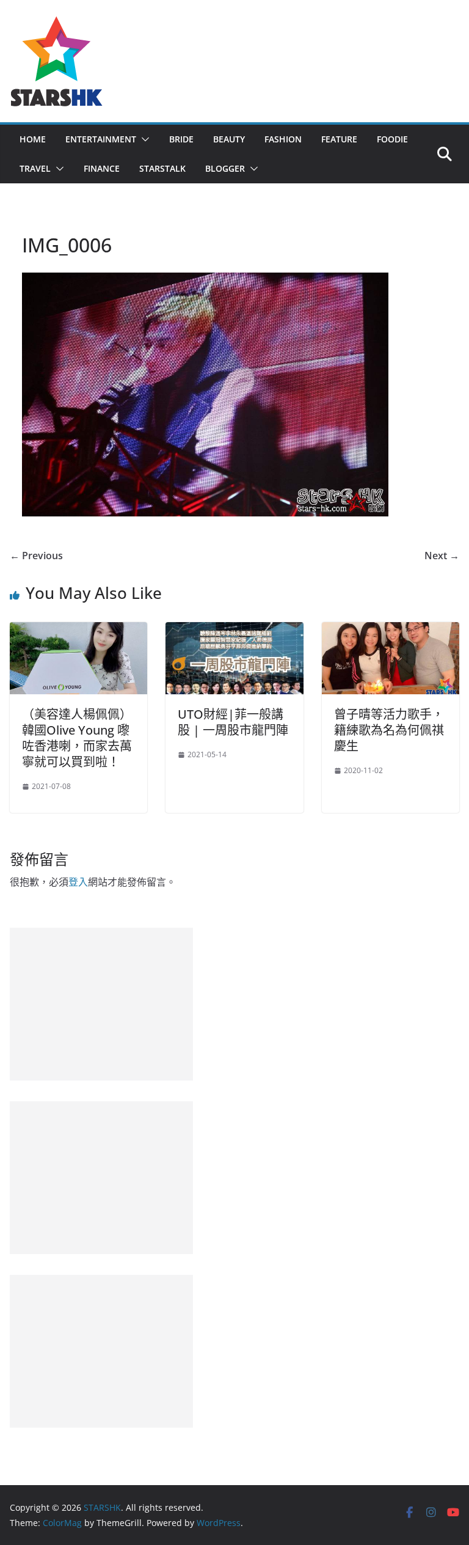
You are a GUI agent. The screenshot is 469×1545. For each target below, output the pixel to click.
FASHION (283, 139)
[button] (143, 139)
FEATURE (339, 139)
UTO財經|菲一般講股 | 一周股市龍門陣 (233, 722)
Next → (441, 555)
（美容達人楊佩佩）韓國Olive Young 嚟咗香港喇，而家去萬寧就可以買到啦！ (77, 738)
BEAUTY (229, 139)
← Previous (36, 555)
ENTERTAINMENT (100, 139)
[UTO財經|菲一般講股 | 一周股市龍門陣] (234, 630)
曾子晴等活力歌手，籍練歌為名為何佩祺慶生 (389, 730)
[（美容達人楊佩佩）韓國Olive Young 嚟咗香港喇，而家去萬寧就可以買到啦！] (78, 630)
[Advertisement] (101, 1004)
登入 (78, 882)
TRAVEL (35, 168)
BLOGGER (225, 168)
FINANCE (102, 168)
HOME (33, 139)
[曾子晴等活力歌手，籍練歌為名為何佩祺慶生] (390, 630)
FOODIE (392, 139)
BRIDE (181, 139)
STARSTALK (162, 168)
